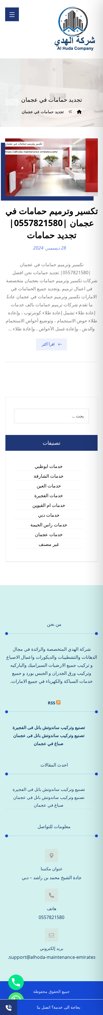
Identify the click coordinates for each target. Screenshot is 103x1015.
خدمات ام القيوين (48, 505)
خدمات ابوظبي (49, 466)
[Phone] (16, 982)
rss (51, 703)
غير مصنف (49, 544)
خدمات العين (49, 486)
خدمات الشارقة (49, 476)
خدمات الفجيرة (48, 495)
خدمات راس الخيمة (48, 525)
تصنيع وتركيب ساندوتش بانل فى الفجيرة (49, 727)
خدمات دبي (49, 515)
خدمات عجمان (49, 534)
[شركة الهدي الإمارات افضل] (74, 29)
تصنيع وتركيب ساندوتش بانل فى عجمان (48, 735)
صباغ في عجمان (49, 743)
